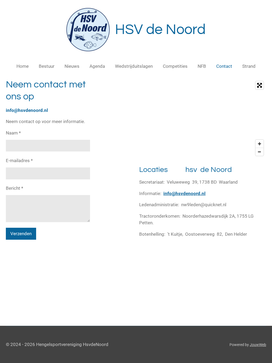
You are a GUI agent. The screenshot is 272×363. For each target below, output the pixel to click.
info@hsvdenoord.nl (184, 193)
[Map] (202, 118)
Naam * (13, 133)
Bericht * (14, 188)
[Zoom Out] (260, 152)
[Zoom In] (260, 144)
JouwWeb (258, 345)
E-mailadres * (19, 160)
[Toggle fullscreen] (260, 85)
